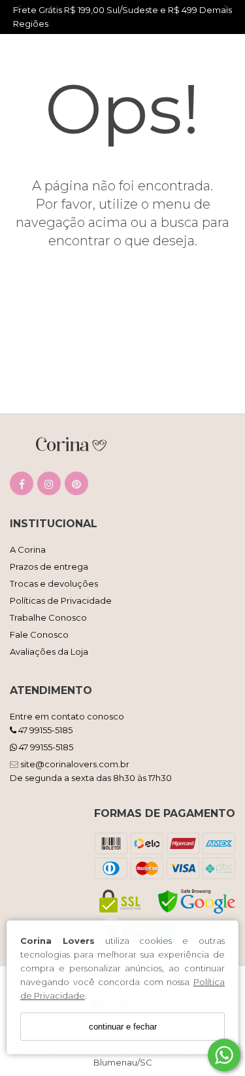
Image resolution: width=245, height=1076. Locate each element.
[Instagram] (49, 486)
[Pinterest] (76, 486)
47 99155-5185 (44, 730)
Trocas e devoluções (54, 583)
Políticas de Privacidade (61, 600)
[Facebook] (21, 486)
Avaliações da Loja (49, 651)
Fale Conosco (39, 634)
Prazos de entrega (49, 566)
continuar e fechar (123, 1027)
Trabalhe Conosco (48, 617)
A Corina (28, 549)
